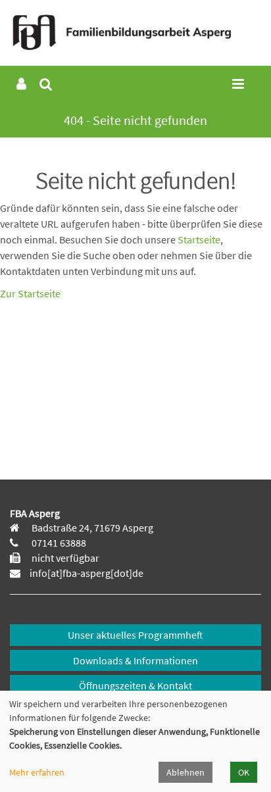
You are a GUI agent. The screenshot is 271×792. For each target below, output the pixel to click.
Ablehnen (185, 772)
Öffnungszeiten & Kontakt (135, 685)
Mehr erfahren (36, 772)
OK (243, 772)
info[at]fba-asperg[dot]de (86, 573)
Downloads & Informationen (135, 660)
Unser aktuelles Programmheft (135, 634)
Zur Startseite (30, 293)
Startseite (199, 239)
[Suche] (46, 84)
